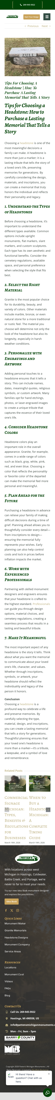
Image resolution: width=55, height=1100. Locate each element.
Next (45, 26)
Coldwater (39, 874)
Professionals (41, 604)
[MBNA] (12, 1045)
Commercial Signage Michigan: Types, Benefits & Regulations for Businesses (16, 818)
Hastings (25, 874)
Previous (33, 26)
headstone (26, 143)
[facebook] (6, 910)
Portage (32, 879)
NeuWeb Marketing (40, 1070)
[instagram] (17, 910)
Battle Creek (12, 879)
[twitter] (11, 910)
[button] (7, 810)
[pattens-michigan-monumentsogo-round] (12, 15)
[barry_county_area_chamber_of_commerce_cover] (20, 1037)
